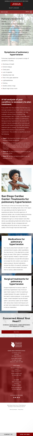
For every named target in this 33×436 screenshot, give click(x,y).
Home (3, 23)
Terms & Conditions (13, 409)
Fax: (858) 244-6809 (16, 360)
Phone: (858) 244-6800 (16, 358)
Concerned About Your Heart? (16, 322)
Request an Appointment (16, 4)
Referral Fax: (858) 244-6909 (16, 361)
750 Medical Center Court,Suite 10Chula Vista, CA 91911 (16, 369)
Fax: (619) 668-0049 (16, 389)
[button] (31, 12)
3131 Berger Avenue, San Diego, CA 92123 (16, 354)
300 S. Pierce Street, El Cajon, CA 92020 (16, 383)
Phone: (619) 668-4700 (16, 387)
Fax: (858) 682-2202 (16, 375)
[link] (16, 396)
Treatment (7, 23)
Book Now (16, 332)
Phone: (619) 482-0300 (16, 373)
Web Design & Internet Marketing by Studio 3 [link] (16, 406)
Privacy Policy (20, 409)
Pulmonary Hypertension (17, 23)
